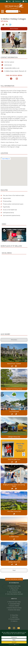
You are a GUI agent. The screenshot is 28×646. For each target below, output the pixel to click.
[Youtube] (19, 628)
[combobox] (12, 11)
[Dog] (3, 24)
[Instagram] (17, 79)
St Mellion (17, 246)
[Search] (19, 11)
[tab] (14, 340)
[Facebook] (11, 79)
